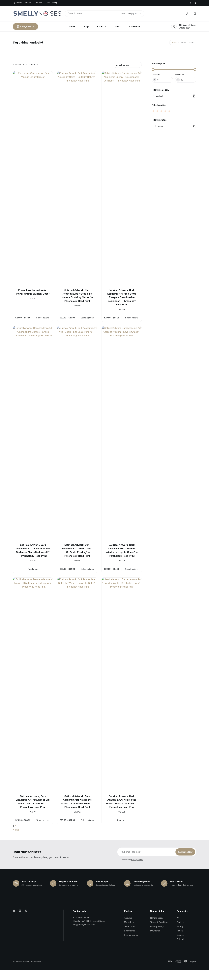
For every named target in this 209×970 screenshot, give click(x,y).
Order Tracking (51, 3)
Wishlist (28, 3)
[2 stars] (157, 111)
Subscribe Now (185, 852)
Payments (155, 930)
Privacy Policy (137, 860)
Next (15, 830)
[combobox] (92, 13)
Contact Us (134, 26)
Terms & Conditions (159, 922)
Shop (86, 26)
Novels (180, 930)
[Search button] (141, 14)
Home (72, 26)
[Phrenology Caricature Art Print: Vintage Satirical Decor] (33, 178)
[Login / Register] (187, 14)
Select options (42, 317)
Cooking (180, 922)
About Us (101, 26)
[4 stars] (165, 111)
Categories (25, 26)
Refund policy (156, 918)
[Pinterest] (26, 911)
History (180, 926)
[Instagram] (195, 3)
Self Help (181, 939)
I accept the (132, 860)
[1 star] (153, 111)
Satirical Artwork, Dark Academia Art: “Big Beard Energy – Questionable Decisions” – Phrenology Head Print (121, 297)
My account (17, 3)
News (118, 26)
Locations (38, 3)
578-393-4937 (184, 28)
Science (180, 935)
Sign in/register (131, 935)
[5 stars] (169, 111)
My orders (129, 922)
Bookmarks (129, 930)
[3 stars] (161, 111)
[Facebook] (190, 3)
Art (178, 918)
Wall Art (33, 298)
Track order (129, 926)
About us (128, 918)
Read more (33, 569)
